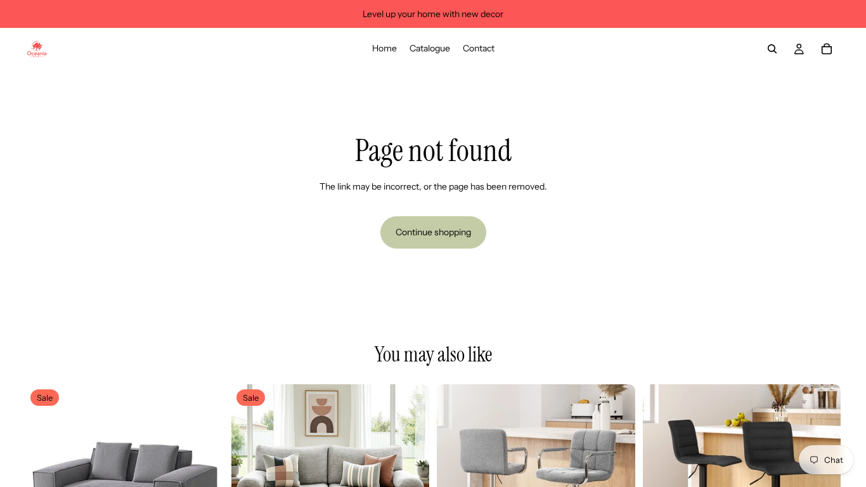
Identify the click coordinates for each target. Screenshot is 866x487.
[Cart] (827, 49)
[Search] (772, 49)
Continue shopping (433, 232)
